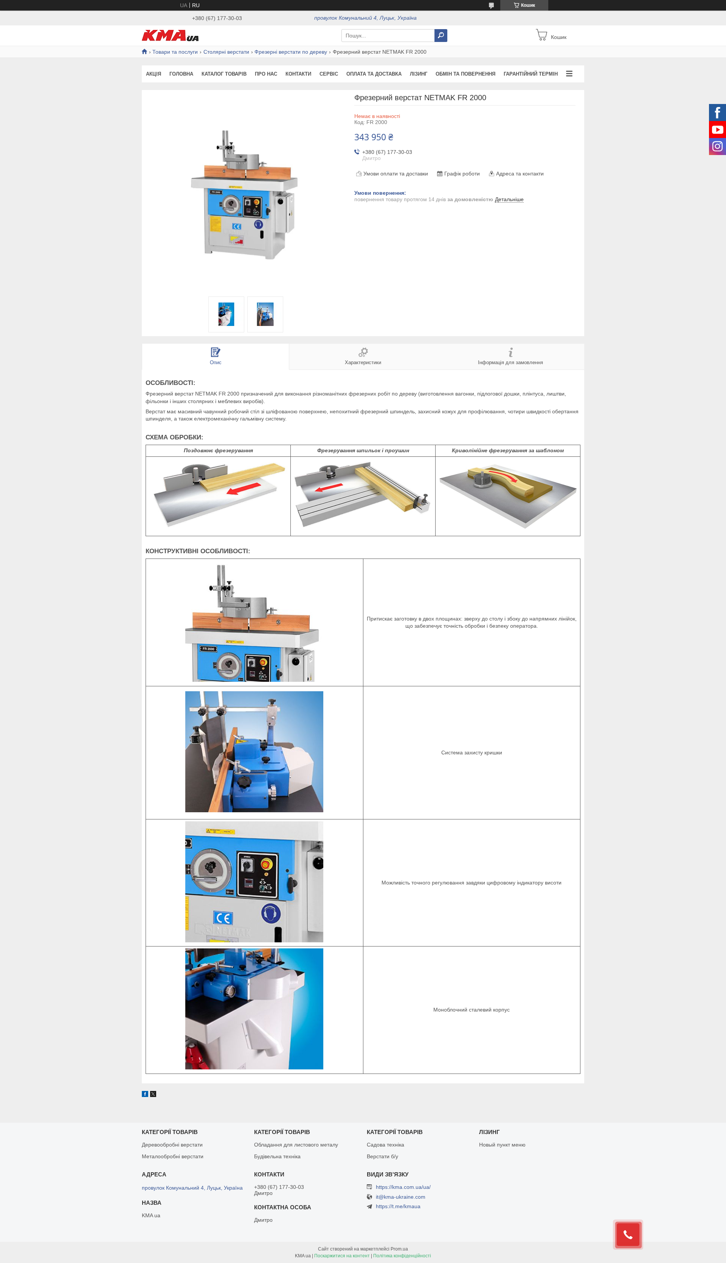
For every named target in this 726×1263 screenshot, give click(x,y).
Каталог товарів (224, 74)
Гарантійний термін (531, 74)
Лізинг (418, 74)
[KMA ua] (170, 35)
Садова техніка (385, 1145)
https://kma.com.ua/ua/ (403, 1187)
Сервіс (329, 74)
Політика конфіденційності (402, 1255)
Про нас (266, 74)
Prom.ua (399, 1249)
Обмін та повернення (465, 74)
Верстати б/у (382, 1156)
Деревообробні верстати (172, 1145)
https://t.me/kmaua (398, 1206)
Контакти (298, 74)
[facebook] (145, 1095)
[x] (153, 1095)
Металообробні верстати (172, 1156)
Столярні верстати (226, 52)
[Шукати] (440, 35)
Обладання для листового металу (296, 1145)
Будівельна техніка (277, 1156)
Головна (181, 74)
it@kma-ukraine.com (400, 1197)
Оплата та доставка (374, 74)
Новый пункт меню (502, 1145)
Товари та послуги (175, 52)
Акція (153, 74)
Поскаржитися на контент (342, 1255)
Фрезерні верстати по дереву (290, 52)
